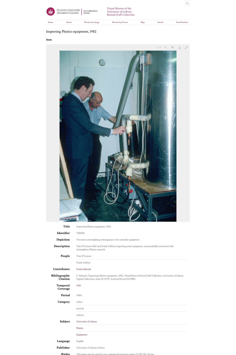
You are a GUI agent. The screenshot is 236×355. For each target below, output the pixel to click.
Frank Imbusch (83, 269)
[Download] (179, 47)
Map (143, 22)
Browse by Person (120, 22)
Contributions (182, 22)
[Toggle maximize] (186, 47)
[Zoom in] (172, 47)
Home (50, 22)
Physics (79, 328)
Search (160, 22)
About (69, 22)
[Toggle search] (187, 3)
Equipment (81, 334)
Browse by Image (91, 22)
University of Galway (86, 321)
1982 (78, 285)
